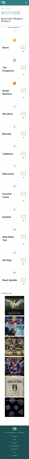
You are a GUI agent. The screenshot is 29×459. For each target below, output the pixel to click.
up (23, 47)
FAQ (14, 452)
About (14, 439)
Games (9, 8)
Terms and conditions (14, 446)
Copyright (14, 455)
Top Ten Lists (14, 436)
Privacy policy (14, 449)
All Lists (3, 8)
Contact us (14, 442)
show (19, 27)
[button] (14, 30)
